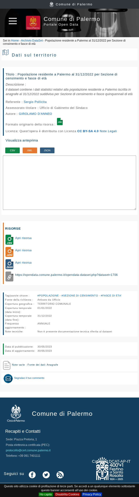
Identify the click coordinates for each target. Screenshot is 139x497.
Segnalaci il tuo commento (29, 377)
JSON (47, 150)
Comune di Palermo (74, 4)
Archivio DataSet (32, 40)
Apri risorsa (23, 238)
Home (15, 40)
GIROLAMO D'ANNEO (35, 114)
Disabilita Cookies (67, 494)
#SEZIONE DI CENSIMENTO (80, 295)
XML (29, 150)
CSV (12, 150)
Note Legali (108, 131)
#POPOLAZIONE (48, 295)
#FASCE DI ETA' (111, 295)
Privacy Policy (92, 494)
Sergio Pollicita (35, 102)
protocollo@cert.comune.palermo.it (28, 450)
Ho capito (46, 494)
